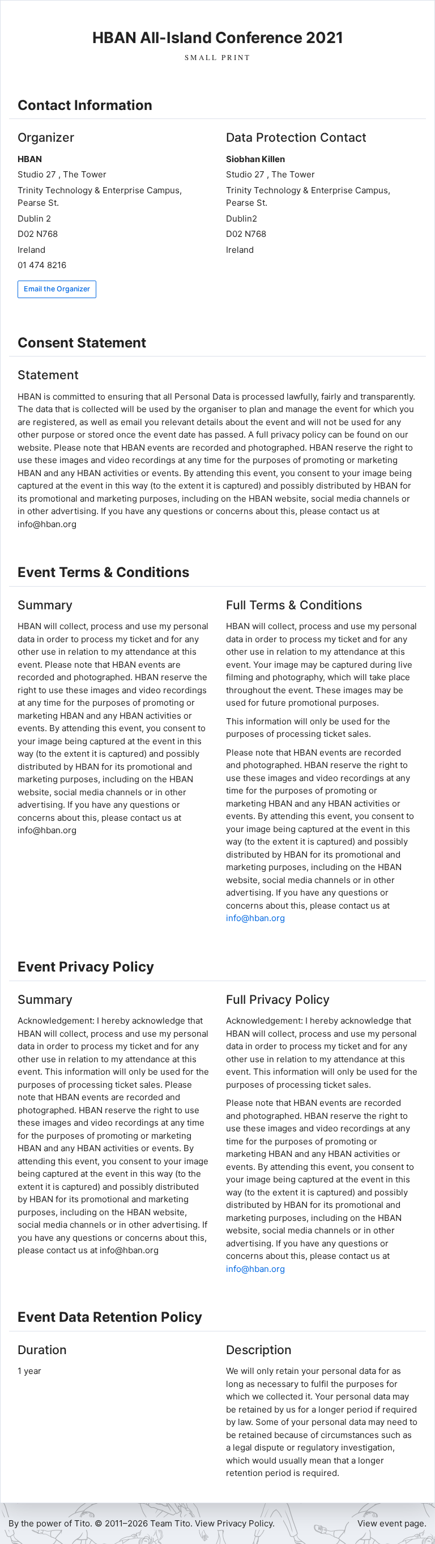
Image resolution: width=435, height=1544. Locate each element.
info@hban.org (255, 918)
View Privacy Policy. (235, 1523)
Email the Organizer (57, 289)
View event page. (392, 1523)
